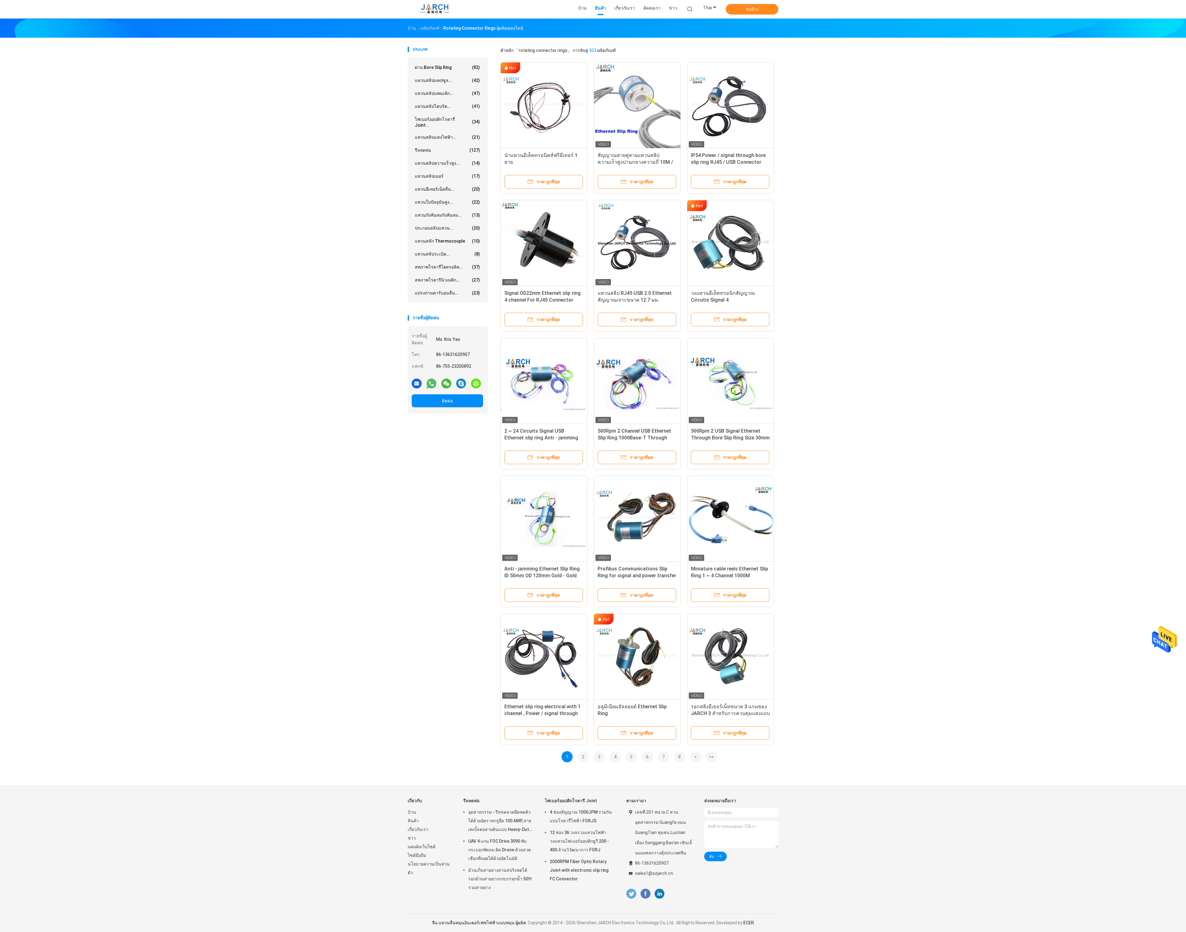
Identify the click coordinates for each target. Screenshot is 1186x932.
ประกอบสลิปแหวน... (447, 228)
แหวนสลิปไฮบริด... (447, 106)
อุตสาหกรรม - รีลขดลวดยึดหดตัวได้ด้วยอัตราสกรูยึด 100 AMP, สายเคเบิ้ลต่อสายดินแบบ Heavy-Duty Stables (499, 822)
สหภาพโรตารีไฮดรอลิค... (447, 267)
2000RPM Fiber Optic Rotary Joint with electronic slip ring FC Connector (579, 870)
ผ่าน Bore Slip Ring (447, 67)
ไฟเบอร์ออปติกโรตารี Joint (571, 800)
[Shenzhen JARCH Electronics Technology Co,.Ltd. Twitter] (631, 893)
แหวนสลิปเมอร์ (447, 176)
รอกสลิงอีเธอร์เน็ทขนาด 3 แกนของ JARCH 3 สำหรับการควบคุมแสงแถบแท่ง (730, 713)
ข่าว (412, 838)
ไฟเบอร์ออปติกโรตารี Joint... (447, 122)
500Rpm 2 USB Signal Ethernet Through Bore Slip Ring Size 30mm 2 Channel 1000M (730, 437)
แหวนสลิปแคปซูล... (447, 80)
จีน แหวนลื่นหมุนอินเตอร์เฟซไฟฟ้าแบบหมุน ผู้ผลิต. (480, 922)
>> (711, 756)
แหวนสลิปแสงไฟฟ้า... (447, 137)
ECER (748, 922)
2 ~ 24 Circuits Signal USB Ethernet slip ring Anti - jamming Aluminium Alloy (541, 437)
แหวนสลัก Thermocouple (447, 241)
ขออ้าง (752, 9)
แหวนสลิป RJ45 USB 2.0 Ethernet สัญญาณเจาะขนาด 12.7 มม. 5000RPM (635, 300)
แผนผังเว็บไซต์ (421, 846)
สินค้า (413, 820)
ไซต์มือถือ (417, 855)
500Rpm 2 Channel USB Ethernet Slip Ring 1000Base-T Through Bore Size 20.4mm (634, 437)
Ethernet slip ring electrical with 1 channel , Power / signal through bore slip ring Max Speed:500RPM (542, 713)
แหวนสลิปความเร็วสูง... (447, 163)
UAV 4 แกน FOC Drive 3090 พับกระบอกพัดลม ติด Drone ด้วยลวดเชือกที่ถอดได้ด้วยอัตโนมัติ (499, 850)
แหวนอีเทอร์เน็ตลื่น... (447, 189)
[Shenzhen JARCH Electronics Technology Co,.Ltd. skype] (461, 383)
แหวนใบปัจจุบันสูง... (447, 202)
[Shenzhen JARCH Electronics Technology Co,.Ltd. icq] (476, 383)
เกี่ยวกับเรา (418, 829)
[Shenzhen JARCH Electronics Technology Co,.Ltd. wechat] (446, 383)
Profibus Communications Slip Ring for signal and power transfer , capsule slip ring (637, 575)
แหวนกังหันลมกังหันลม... (447, 215)
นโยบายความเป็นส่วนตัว (429, 868)
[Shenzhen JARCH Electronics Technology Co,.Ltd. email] (417, 383)
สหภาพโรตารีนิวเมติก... (447, 279)
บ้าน (412, 812)
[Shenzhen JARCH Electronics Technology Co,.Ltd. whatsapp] (431, 383)
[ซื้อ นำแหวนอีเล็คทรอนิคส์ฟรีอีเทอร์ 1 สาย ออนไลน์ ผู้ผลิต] (544, 105)
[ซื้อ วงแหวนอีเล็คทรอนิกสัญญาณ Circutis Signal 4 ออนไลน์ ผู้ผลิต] (730, 243)
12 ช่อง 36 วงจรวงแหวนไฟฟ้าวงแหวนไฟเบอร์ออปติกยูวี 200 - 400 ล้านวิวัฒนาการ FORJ (579, 841)
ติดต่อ (447, 400)
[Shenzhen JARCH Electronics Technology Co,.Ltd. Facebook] (645, 893)
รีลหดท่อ (447, 150)
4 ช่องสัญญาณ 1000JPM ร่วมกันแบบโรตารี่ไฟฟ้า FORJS (581, 816)
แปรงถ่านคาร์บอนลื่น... (447, 292)
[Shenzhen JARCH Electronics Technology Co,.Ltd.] (435, 9)
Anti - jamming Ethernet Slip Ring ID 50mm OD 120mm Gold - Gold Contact (542, 575)
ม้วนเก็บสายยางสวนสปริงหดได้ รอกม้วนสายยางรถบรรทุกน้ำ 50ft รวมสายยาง (500, 879)
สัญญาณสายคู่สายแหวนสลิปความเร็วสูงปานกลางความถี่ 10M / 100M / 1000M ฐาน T (635, 162)
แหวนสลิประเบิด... (447, 254)
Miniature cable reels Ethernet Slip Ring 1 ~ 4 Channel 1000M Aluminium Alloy (729, 575)
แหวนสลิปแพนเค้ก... (447, 93)
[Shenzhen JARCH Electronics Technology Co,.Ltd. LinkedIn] (659, 893)
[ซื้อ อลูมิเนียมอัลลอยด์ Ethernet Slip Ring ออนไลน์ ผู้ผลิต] (637, 657)
